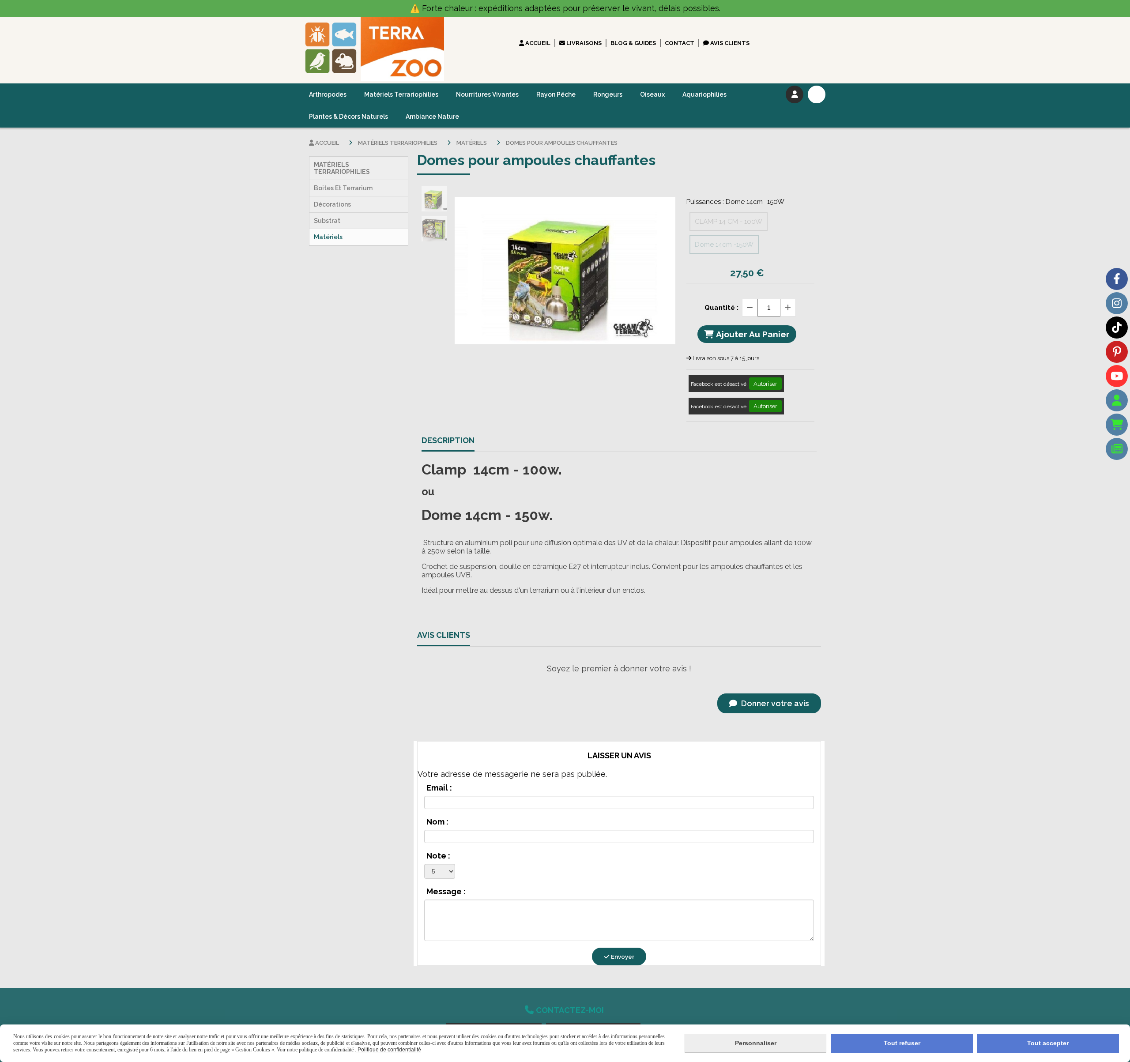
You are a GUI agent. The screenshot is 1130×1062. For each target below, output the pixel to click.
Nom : (437, 821)
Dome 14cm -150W (724, 245)
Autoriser (765, 383)
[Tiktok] (1117, 327)
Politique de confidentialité (388, 1050)
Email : (439, 787)
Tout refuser (902, 1043)
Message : (446, 891)
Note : (438, 855)
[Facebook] (1117, 279)
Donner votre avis (774, 703)
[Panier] (1117, 425)
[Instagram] (1117, 303)
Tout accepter (1048, 1043)
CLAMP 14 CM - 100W (728, 222)
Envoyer (622, 956)
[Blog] (1117, 449)
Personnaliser (755, 1043)
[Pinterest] (1117, 352)
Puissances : (735, 202)
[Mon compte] (1117, 400)
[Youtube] (1117, 376)
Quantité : (721, 308)
